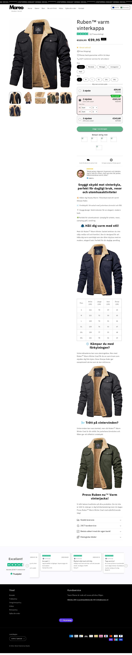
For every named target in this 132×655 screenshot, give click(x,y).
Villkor (11, 606)
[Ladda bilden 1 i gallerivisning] (15, 98)
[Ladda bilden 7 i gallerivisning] (40, 98)
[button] (100, 91)
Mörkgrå (102, 67)
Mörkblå (91, 67)
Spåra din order (14, 613)
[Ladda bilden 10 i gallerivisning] (15, 110)
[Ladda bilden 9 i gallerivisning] (66, 98)
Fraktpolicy (13, 599)
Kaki (80, 71)
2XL (106, 80)
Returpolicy (13, 610)
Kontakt (12, 595)
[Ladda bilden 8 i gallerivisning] (53, 98)
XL (99, 80)
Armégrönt (114, 67)
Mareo (16, 646)
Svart (81, 67)
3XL (114, 80)
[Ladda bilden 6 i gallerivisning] (28, 98)
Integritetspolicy (15, 602)
